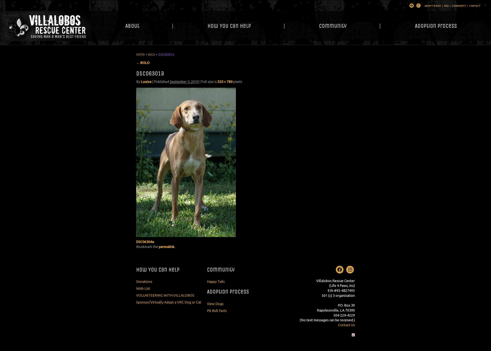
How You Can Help (229, 25)
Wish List (143, 288)
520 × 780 (224, 81)
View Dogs (215, 304)
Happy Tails (216, 281)
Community (459, 6)
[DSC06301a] (186, 162)
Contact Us (346, 325)
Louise (146, 81)
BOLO (151, 54)
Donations (144, 281)
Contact (474, 6)
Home (140, 54)
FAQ (446, 6)
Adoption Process (436, 25)
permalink (167, 247)
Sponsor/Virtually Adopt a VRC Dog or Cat (168, 302)
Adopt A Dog (433, 6)
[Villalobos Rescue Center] (45, 26)
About (132, 25)
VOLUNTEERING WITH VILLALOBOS (165, 295)
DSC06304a (145, 242)
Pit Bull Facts (217, 311)
